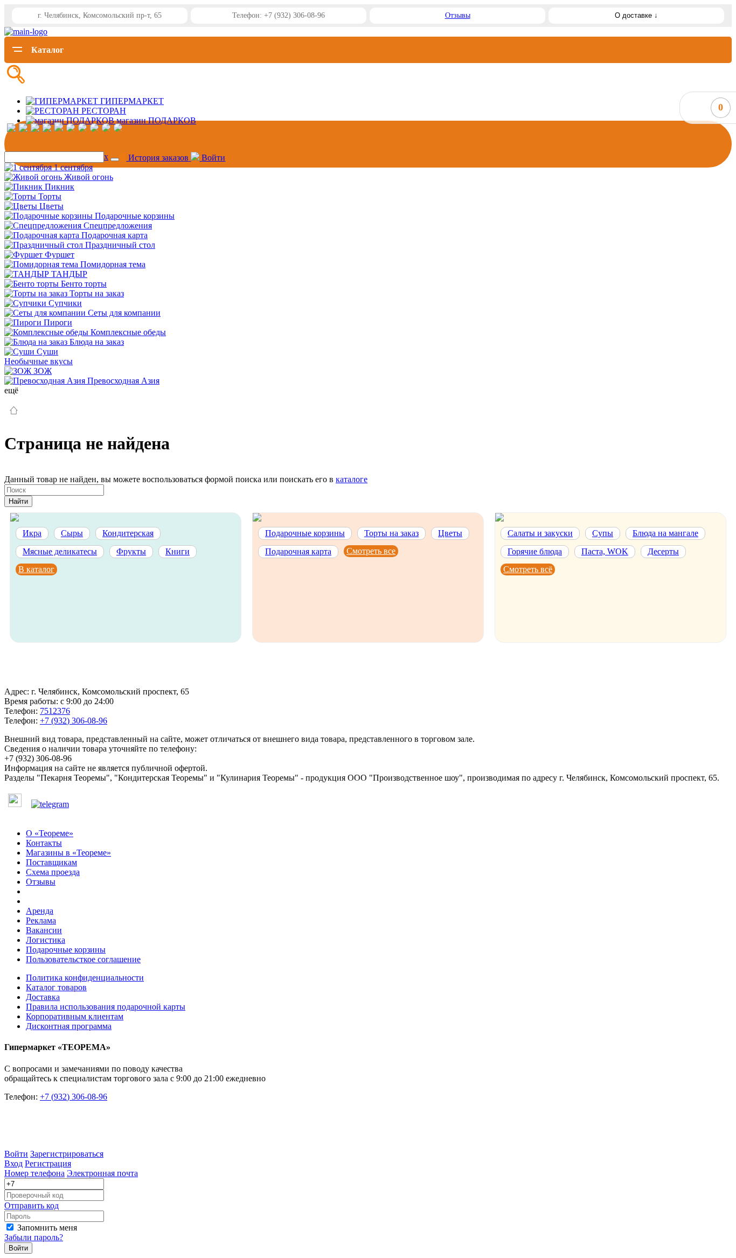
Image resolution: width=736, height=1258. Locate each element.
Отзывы (457, 15)
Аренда (39, 910)
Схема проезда (53, 872)
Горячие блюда (535, 551)
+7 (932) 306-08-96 (73, 720)
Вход (13, 1163)
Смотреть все (370, 550)
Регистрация (48, 1163)
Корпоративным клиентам (74, 1016)
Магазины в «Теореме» (68, 852)
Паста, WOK (604, 551)
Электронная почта (102, 1173)
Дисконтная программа (69, 1026)
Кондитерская (128, 533)
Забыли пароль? (33, 1237)
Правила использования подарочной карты (105, 1006)
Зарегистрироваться (66, 1153)
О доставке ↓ (636, 15)
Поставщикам (51, 862)
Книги (177, 551)
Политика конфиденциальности (85, 977)
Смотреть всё (527, 569)
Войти (16, 1153)
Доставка (43, 997)
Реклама (41, 920)
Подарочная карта (298, 551)
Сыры (72, 533)
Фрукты (131, 551)
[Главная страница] (14, 411)
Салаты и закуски (540, 533)
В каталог (36, 569)
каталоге (351, 479)
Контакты (44, 842)
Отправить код (31, 1205)
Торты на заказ (391, 533)
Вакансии (44, 930)
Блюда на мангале (665, 533)
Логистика (45, 939)
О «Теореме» (49, 833)
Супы (602, 533)
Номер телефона (34, 1173)
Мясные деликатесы (60, 551)
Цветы (450, 533)
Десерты (663, 551)
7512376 (55, 710)
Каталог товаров (56, 987)
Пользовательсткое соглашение (83, 959)
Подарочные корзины (305, 533)
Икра (32, 533)
